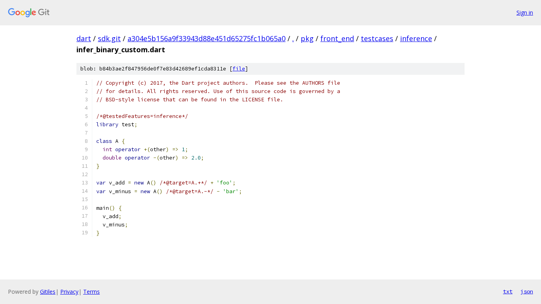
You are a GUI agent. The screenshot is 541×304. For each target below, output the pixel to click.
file (238, 68)
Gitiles (47, 291)
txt (507, 291)
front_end (337, 38)
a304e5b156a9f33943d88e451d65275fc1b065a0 (207, 38)
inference (416, 38)
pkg (307, 38)
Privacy (69, 291)
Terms (91, 291)
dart (83, 38)
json (526, 291)
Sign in (524, 12)
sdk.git (109, 38)
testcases (377, 38)
